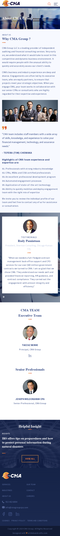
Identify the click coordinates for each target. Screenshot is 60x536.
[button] (4, 296)
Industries (7, 490)
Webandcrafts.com (38, 533)
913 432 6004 (11, 502)
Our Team (31, 484)
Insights (6, 433)
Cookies (5, 520)
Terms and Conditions (37, 520)
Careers (30, 496)
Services (6, 484)
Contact (31, 490)
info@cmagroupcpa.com (17, 507)
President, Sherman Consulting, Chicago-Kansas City (28, 247)
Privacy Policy (18, 520)
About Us (6, 496)
